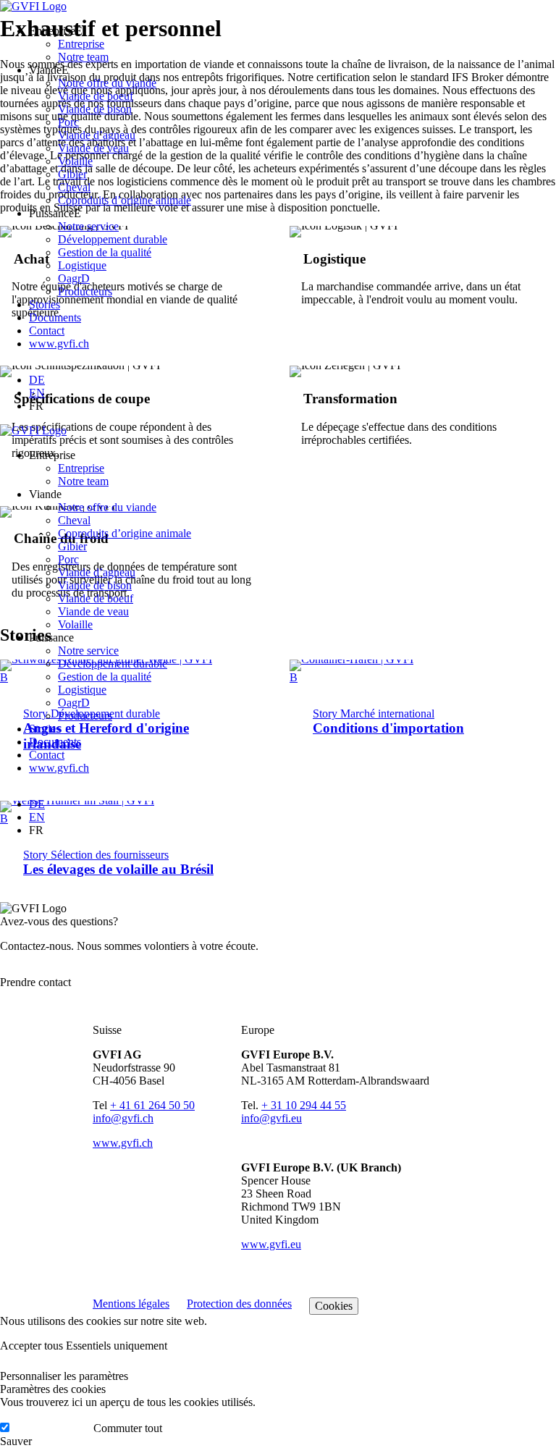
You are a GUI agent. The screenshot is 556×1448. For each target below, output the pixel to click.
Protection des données (239, 1303)
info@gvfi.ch (123, 1118)
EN (37, 393)
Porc (68, 122)
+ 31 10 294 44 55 (303, 1105)
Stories (44, 304)
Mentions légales (131, 1303)
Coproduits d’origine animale (124, 200)
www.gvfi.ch (59, 343)
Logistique (82, 265)
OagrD (74, 278)
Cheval (74, 187)
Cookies (334, 1306)
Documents (55, 317)
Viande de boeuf (95, 96)
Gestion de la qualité (104, 252)
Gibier (72, 174)
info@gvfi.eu (271, 1118)
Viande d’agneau (96, 135)
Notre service (88, 226)
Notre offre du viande (107, 83)
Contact (46, 330)
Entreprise (81, 44)
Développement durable (112, 239)
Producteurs (85, 291)
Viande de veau (93, 148)
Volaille (75, 161)
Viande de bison (95, 109)
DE (37, 380)
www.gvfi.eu (271, 1244)
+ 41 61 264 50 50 (152, 1105)
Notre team (83, 57)
